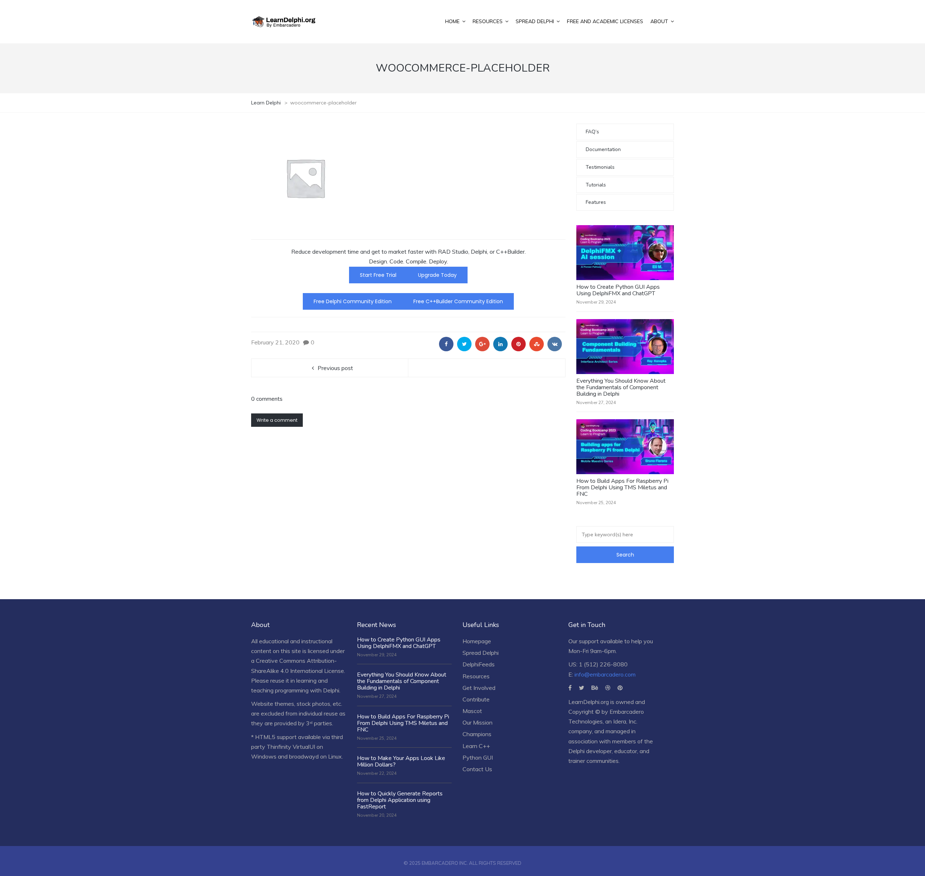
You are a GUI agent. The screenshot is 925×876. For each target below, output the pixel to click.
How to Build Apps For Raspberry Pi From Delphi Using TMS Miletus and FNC (622, 487)
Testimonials (600, 167)
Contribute (476, 699)
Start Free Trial (378, 275)
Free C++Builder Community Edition (458, 301)
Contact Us (477, 769)
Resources (476, 676)
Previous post (335, 368)
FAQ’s (592, 131)
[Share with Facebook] (446, 344)
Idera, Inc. (625, 721)
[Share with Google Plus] (482, 344)
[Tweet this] (464, 344)
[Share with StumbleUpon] (536, 344)
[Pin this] (518, 344)
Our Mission (477, 722)
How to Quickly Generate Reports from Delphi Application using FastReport (400, 800)
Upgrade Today (437, 275)
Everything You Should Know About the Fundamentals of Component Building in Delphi (621, 387)
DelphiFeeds (478, 664)
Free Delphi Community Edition (353, 301)
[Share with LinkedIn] (500, 344)
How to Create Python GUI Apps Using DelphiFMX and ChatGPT (618, 290)
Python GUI (477, 757)
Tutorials (596, 184)
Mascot (472, 710)
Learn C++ (476, 746)
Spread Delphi (480, 652)
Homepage (476, 641)
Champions (476, 734)
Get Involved (478, 687)
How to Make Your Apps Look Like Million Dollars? (401, 761)
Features (596, 202)
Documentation (603, 149)
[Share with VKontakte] (554, 344)
